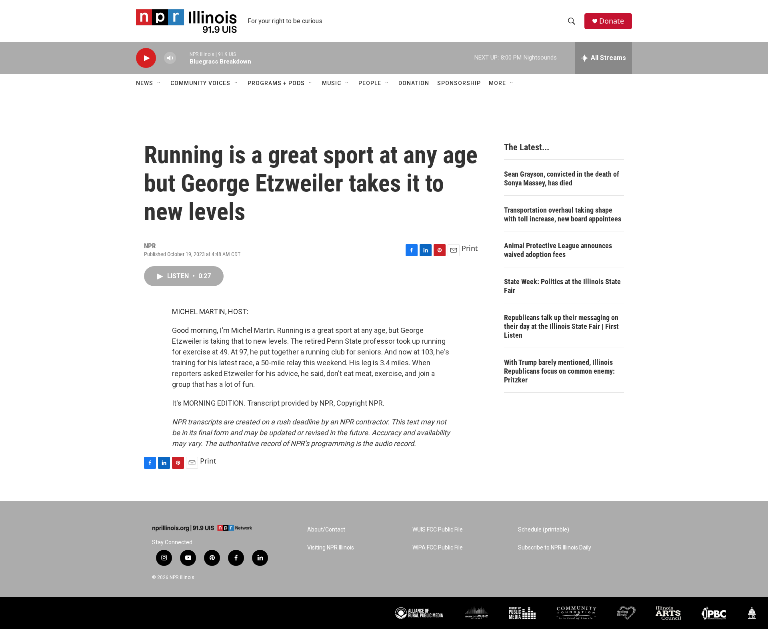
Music (331, 83)
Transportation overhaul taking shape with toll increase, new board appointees (562, 214)
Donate (611, 21)
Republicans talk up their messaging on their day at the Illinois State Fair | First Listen (561, 326)
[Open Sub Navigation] (159, 83)
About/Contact (326, 530)
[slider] (183, 58)
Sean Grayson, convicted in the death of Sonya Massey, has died (561, 178)
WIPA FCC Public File (437, 548)
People (369, 83)
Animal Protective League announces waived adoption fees (558, 250)
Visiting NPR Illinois (330, 548)
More (497, 83)
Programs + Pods (276, 83)
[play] (146, 58)
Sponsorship (459, 83)
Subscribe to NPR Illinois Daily (554, 548)
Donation (413, 83)
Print (470, 248)
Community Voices (200, 83)
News (144, 83)
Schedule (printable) (543, 530)
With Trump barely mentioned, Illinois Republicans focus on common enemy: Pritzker (559, 371)
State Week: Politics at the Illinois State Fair (562, 286)
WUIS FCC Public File (437, 530)
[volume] (170, 58)
